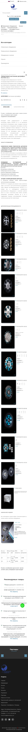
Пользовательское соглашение (14, 729)
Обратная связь (22, 1)
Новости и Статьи (5, 697)
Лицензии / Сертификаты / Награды (10, 705)
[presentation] (2, 655)
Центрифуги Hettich (14, 29)
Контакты (3, 690)
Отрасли (3, 27)
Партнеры (3, 695)
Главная (3, 680)
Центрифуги (4, 29)
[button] (23, 22)
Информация (4, 683)
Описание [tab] (6, 107)
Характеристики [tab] (19, 107)
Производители (5, 63)
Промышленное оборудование (9, 51)
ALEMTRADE (21, 728)
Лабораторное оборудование (9, 26)
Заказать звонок (14, 19)
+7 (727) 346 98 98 (15, 16)
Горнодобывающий (12, 27)
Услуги (2, 688)
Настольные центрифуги (7, 31)
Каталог (21, 26)
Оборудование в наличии (7, 55)
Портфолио (4, 692)
